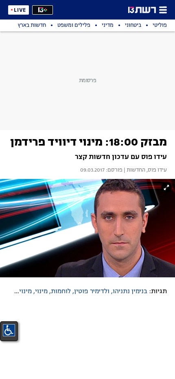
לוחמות (61, 292)
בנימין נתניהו (130, 292)
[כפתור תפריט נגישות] (9, 330)
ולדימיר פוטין (91, 292)
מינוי (41, 292)
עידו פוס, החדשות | (144, 170)
